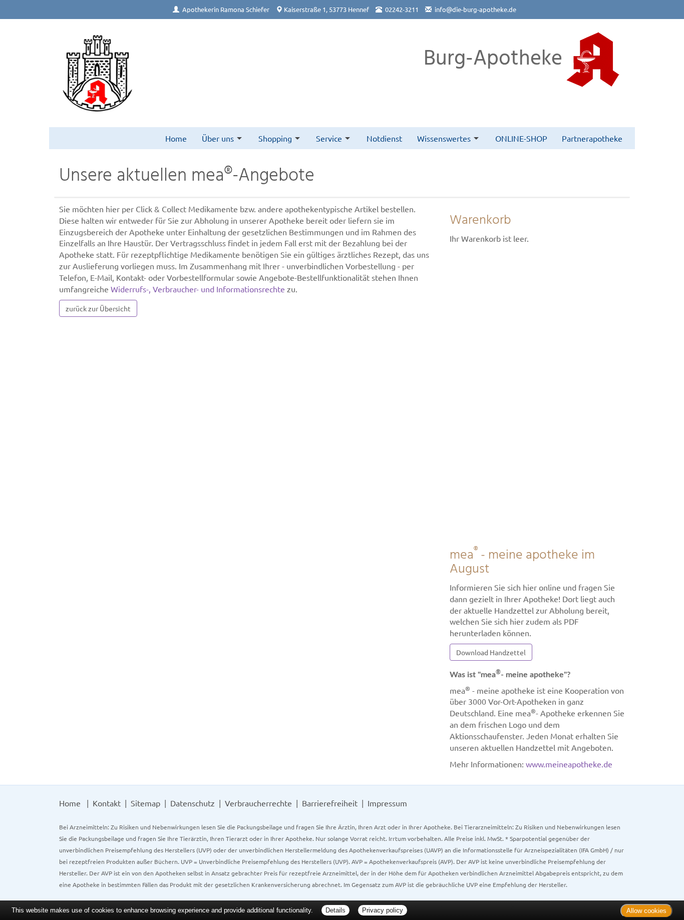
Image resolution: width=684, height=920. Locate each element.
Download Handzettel (491, 652)
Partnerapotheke (592, 138)
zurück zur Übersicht (98, 308)
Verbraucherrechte (258, 803)
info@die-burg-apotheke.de (475, 9)
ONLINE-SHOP (521, 138)
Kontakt (107, 803)
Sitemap (145, 803)
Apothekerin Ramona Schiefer (225, 9)
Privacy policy (382, 910)
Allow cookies (646, 910)
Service (329, 138)
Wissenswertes (444, 138)
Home (176, 138)
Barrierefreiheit (330, 803)
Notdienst (384, 138)
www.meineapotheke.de (569, 764)
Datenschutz (192, 803)
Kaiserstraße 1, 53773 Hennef (326, 9)
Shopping (275, 138)
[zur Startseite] (97, 73)
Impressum (387, 803)
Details (335, 910)
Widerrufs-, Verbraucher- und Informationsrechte (198, 289)
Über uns (218, 138)
